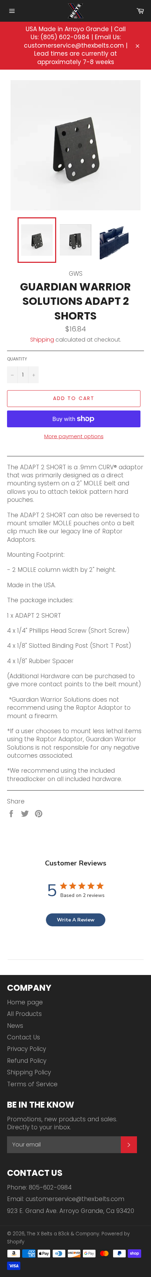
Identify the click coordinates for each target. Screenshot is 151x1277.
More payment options (74, 436)
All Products (24, 1014)
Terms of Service (32, 1084)
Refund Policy (26, 1061)
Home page (25, 1002)
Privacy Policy (26, 1049)
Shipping (42, 340)
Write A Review (75, 920)
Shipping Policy (29, 1072)
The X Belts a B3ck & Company (63, 1233)
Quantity (17, 359)
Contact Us (23, 1037)
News (15, 1026)
